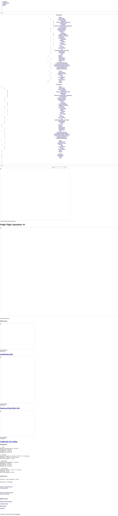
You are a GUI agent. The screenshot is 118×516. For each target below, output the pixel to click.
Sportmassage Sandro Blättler (61, 63)
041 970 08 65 (10, 492)
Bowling (60, 56)
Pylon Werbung (61, 79)
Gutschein (5, 1)
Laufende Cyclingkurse (63, 35)
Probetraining (62, 18)
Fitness (60, 17)
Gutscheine (2, 508)
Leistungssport (63, 23)
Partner (61, 78)
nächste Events (62, 72)
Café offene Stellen (4, 503)
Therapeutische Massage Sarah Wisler (62, 65)
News (62, 76)
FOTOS (5, 350)
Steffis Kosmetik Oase (62, 62)
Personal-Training (62, 28)
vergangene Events (62, 73)
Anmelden (63, 33)
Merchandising (6, 2)
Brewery (60, 55)
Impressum (18, 514)
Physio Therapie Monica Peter (61, 66)
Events (60, 71)
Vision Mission (62, 77)
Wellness (62, 40)
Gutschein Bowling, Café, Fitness (61, 50)
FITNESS (4, 454)
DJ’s (62, 49)
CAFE (2, 221)
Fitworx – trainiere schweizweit (63, 22)
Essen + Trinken (61, 47)
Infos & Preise (62, 57)
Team (62, 54)
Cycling (61, 32)
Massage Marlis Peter (61, 67)
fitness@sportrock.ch (4, 493)
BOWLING (4, 461)
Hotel (60, 80)
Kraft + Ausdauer (61, 19)
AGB (4, 5)
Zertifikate (63, 24)
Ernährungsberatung (61, 29)
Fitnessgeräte (63, 20)
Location (62, 46)
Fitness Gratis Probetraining (6, 501)
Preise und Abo (61, 38)
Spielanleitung (62, 59)
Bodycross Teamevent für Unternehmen (63, 25)
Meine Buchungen (63, 34)
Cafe (60, 45)
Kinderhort (61, 36)
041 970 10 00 (9, 486)
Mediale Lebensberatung (61, 68)
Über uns (62, 43)
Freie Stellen (63, 44)
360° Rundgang (63, 27)
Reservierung (62, 60)
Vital (60, 61)
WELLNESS (4, 468)
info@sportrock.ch (4, 488)
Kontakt (4, 4)
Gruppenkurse (62, 30)
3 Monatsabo (63, 39)
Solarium (63, 41)
